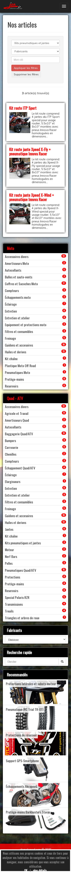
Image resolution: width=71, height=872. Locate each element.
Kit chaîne (11, 358)
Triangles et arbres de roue (22, 617)
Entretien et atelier (17, 317)
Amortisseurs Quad (17, 420)
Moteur (9, 549)
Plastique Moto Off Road (20, 365)
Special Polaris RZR (17, 597)
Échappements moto (18, 297)
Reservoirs (11, 386)
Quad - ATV (15, 398)
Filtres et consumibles (19, 331)
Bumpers (10, 440)
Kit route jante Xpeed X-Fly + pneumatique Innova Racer (30, 151)
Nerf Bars (11, 556)
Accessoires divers (16, 256)
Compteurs (12, 290)
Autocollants (13, 270)
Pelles (8, 563)
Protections (12, 577)
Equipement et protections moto (25, 324)
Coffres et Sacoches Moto (21, 283)
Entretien (11, 311)
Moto (10, 248)
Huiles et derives (15, 351)
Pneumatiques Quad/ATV (20, 570)
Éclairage (11, 304)
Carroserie (11, 447)
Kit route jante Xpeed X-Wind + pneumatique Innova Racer (31, 197)
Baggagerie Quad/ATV (19, 433)
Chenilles (10, 454)
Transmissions (14, 604)
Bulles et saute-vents (18, 276)
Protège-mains (14, 379)
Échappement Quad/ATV (20, 467)
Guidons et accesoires (19, 345)
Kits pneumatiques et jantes (23, 542)
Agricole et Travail (16, 413)
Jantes (9, 529)
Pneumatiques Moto (17, 372)
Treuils (9, 611)
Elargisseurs (12, 481)
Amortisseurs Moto (17, 263)
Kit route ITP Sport (23, 108)
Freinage (10, 338)
